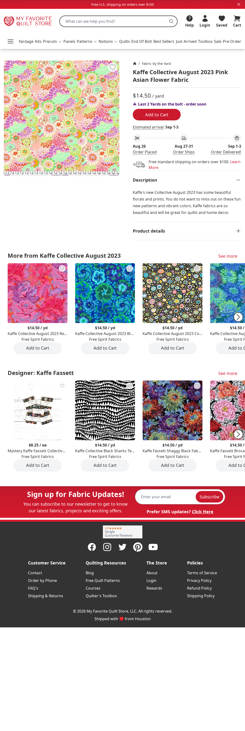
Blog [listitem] (90, 572)
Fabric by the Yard (156, 63)
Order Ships (184, 152)
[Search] (171, 21)
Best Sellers (163, 41)
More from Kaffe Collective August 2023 (64, 255)
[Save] (112, 67)
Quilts (124, 41)
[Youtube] (153, 547)
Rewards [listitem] (154, 588)
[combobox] (118, 21)
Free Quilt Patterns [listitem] (103, 580)
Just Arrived (186, 41)
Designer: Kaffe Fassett (41, 373)
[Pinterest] (138, 547)
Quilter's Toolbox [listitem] (101, 595)
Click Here (202, 511)
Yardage (26, 41)
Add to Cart (156, 114)
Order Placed (145, 152)
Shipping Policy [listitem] (201, 595)
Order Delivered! (226, 152)
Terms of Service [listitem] (202, 572)
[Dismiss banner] (238, 4)
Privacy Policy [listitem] (199, 580)
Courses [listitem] (93, 588)
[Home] (135, 63)
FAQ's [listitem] (33, 588)
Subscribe (209, 497)
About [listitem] (151, 572)
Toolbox (205, 41)
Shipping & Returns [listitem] (45, 595)
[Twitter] (122, 547)
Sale (217, 41)
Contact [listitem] (35, 572)
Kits (38, 41)
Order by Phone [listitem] (42, 580)
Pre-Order (232, 41)
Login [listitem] (151, 580)
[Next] (238, 317)
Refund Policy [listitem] (199, 588)
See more (227, 256)
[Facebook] (92, 547)
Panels (69, 41)
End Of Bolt (141, 41)
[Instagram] (107, 547)
